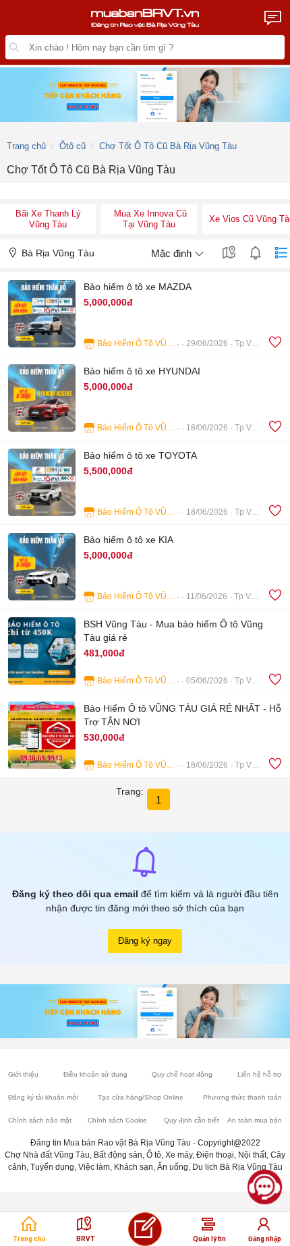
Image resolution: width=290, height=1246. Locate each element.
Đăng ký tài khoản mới (43, 1097)
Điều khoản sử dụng (95, 1074)
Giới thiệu (23, 1074)
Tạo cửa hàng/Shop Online (140, 1097)
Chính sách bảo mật (39, 1120)
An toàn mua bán (254, 1120)
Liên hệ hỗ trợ (259, 1074)
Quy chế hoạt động (182, 1074)
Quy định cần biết (191, 1120)
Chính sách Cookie (117, 1120)
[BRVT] (84, 1227)
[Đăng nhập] (263, 1227)
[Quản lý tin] (208, 1227)
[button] (145, 313)
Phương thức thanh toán (242, 1097)
